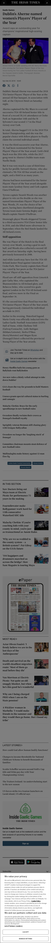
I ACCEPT (25, 932)
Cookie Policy (36, 901)
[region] (25, 908)
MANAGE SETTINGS (25, 939)
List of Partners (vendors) (14, 926)
